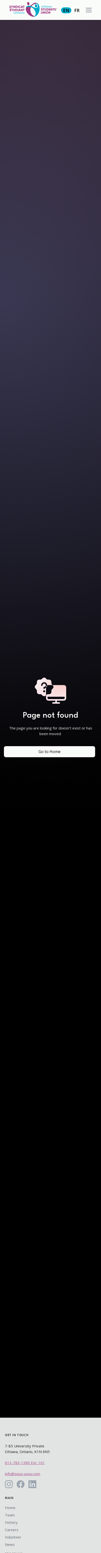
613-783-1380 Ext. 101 (25, 1462)
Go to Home (49, 751)
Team (10, 1514)
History (11, 1522)
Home (10, 1507)
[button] (88, 10)
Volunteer (13, 1537)
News (10, 1544)
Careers (11, 1529)
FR (76, 10)
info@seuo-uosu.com (22, 1473)
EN (66, 10)
